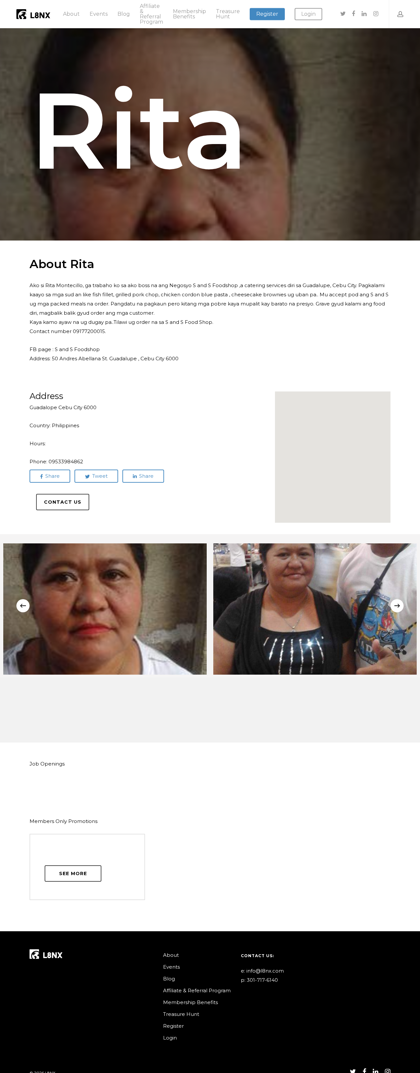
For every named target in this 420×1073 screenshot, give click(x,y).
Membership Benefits (190, 1002)
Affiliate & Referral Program (197, 990)
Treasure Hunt (181, 1014)
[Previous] (23, 605)
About (171, 955)
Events (171, 967)
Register (173, 1026)
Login (170, 1038)
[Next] (397, 605)
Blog (169, 979)
